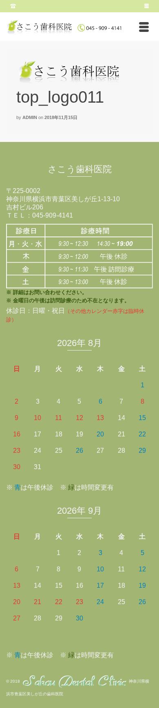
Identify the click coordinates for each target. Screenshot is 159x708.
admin (29, 117)
